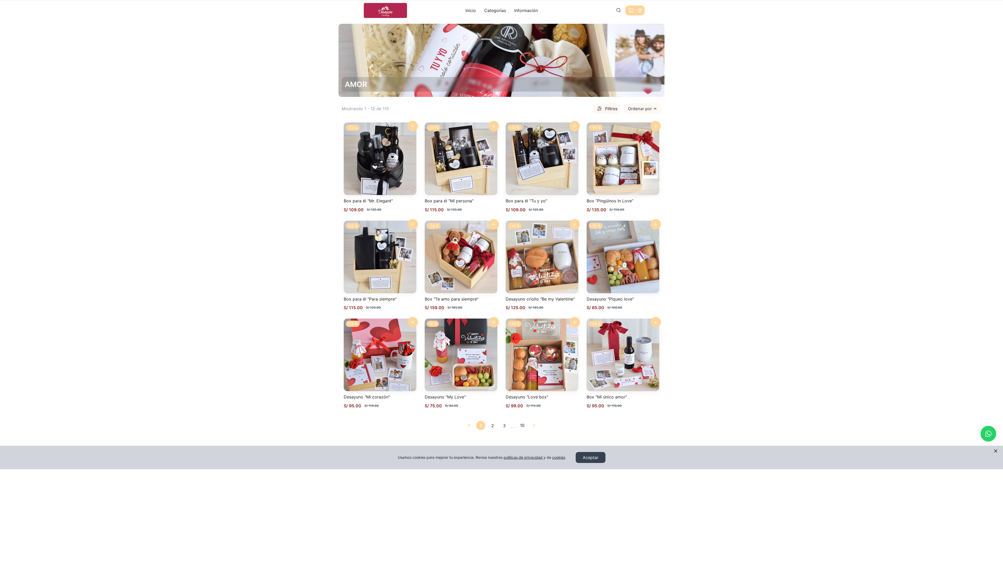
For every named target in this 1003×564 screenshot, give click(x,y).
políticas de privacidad (523, 457)
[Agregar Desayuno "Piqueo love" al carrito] (655, 224)
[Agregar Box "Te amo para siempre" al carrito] (493, 224)
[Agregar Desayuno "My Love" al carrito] (493, 322)
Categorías (495, 10)
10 (522, 425)
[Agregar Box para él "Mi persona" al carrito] (493, 126)
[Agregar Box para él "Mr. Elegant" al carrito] (412, 126)
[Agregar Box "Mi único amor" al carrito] (655, 322)
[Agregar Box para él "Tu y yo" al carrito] (574, 126)
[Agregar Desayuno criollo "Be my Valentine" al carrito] (574, 224)
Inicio (470, 10)
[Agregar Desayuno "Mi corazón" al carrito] (412, 322)
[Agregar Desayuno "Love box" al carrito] (574, 322)
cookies (558, 457)
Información (526, 10)
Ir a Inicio (367, 4)
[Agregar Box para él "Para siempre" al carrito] (412, 224)
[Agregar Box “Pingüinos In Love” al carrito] (655, 126)
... (513, 425)
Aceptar (590, 457)
